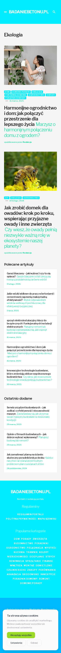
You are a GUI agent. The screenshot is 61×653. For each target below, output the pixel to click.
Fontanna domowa (15, 95)
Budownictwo (23, 543)
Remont (44, 579)
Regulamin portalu (30, 514)
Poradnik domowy (15, 98)
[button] (5, 11)
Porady (26, 539)
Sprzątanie (33, 561)
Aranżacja (14, 574)
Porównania (47, 570)
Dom (7, 92)
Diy (6, 198)
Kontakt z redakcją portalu (30, 499)
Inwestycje (48, 574)
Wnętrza (16, 565)
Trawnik (32, 552)
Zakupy (32, 570)
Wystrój (50, 548)
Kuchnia (19, 552)
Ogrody (51, 95)
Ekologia (37, 92)
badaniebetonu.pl (29, 11)
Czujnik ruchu (16, 570)
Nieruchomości (17, 556)
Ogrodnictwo (36, 95)
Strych (50, 556)
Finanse (47, 561)
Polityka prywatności (21, 519)
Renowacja (16, 561)
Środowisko (30, 574)
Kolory (44, 552)
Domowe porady (21, 92)
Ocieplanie (36, 556)
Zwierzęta (40, 539)
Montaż (29, 565)
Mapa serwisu (47, 519)
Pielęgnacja (35, 548)
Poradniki (41, 543)
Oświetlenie (44, 565)
